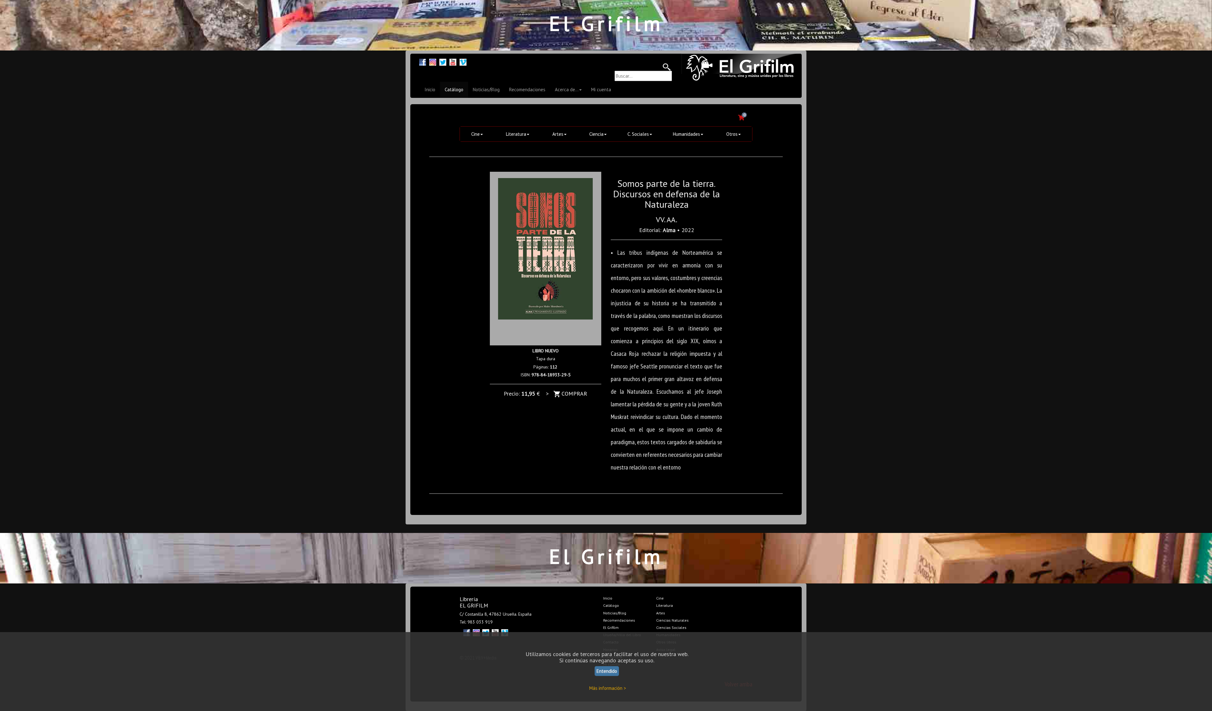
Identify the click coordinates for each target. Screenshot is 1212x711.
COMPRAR (573, 393)
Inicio (430, 90)
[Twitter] (442, 61)
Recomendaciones (527, 90)
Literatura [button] (516, 134)
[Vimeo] (463, 61)
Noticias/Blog (486, 90)
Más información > (607, 688)
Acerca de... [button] (567, 90)
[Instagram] (432, 61)
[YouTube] (452, 61)
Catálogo (454, 90)
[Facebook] (422, 61)
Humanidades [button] (686, 134)
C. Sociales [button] (638, 134)
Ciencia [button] (596, 134)
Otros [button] (732, 134)
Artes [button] (557, 134)
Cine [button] (475, 134)
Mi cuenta (601, 90)
